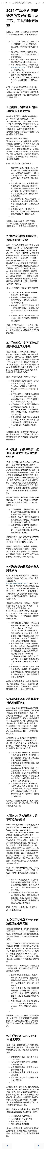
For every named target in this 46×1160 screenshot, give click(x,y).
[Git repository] (39, 3)
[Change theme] (6, 3)
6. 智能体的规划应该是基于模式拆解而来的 (22, 700)
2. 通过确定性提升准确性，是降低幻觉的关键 (22, 238)
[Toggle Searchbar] (10, 3)
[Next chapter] (39, 1146)
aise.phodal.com (18, 67)
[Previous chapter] (7, 1146)
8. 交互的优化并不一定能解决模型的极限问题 (22, 921)
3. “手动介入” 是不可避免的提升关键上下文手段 (22, 344)
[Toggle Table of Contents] (2, 3)
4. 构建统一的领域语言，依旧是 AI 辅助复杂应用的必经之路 (22, 453)
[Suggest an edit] (42, 3)
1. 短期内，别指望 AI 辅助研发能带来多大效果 (22, 109)
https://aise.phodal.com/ (16, 583)
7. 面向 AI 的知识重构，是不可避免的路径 (22, 817)
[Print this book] (36, 3)
